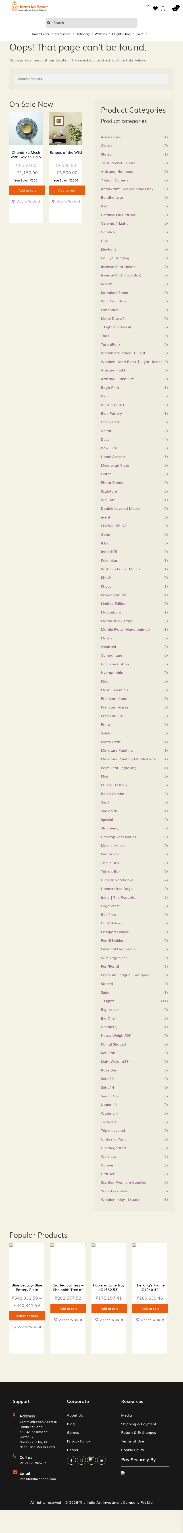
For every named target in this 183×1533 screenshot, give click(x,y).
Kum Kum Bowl (114, 301)
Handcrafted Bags (116, 888)
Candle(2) (109, 1026)
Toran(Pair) (110, 344)
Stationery (82, 34)
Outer (106, 473)
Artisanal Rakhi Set (117, 378)
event (105, 517)
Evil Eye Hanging (115, 257)
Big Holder (110, 1009)
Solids (106, 733)
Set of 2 (107, 1078)
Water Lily (109, 1113)
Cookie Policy (132, 1449)
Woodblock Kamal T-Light (123, 352)
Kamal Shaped (113, 1044)
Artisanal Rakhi (114, 370)
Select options (27, 1315)
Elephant (108, 249)
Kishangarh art (114, 594)
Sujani (106, 992)
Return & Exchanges (138, 1432)
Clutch (106, 145)
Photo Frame (112, 482)
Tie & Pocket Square (118, 162)
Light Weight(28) (115, 1061)
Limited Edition (114, 603)
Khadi (106, 577)
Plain (105, 776)
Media (126, 1415)
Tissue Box (110, 862)
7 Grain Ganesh (114, 180)
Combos (108, 231)
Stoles (106, 154)
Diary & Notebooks (117, 879)
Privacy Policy (78, 1441)
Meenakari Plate (115, 465)
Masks (106, 638)
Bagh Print (110, 387)
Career (72, 1449)
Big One (108, 1018)
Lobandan (110, 309)
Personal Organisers (118, 948)
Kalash (106, 283)
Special (107, 819)
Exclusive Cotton (115, 663)
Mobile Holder (113, 845)
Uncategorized (113, 1147)
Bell (104, 206)
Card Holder (111, 923)
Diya (104, 240)
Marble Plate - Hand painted (125, 629)
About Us (75, 1415)
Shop (127, 34)
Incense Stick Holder (118, 266)
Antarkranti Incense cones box (127, 188)
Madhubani (111, 612)
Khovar (107, 586)
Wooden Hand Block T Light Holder (131, 361)
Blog (71, 1423)
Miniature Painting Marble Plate (128, 758)
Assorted (108, 646)
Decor (45, 34)
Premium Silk (112, 715)
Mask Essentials (114, 689)
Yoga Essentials (114, 1191)
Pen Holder (110, 853)
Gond (105, 534)
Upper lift (109, 1104)
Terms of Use (132, 1441)
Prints (106, 724)
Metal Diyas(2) (113, 318)
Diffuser (107, 1173)
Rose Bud (109, 1070)
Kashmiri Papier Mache (121, 568)
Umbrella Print (113, 1139)
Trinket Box (110, 871)
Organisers (110, 905)
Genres (73, 1432)
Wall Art (108, 499)
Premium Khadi (114, 698)
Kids (104, 681)
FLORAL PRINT (113, 525)
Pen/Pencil (110, 966)
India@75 (109, 551)
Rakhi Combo (112, 793)
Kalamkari (109, 560)
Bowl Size (109, 447)
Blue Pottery (111, 413)
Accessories (62, 34)
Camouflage (111, 655)
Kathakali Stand (114, 292)
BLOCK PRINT (113, 404)
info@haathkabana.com (37, 1478)
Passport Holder (115, 931)
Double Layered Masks (120, 508)
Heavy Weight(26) (116, 1035)
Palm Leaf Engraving (119, 767)
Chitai (106, 430)
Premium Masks (115, 707)
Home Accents (113, 456)
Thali (105, 335)
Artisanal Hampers (117, 171)
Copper (107, 1165)
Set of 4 (107, 1087)
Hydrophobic (112, 672)
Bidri (105, 396)
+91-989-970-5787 (32, 1463)
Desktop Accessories (118, 836)
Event (139, 34)
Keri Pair (108, 1052)
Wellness (101, 34)
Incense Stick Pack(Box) (121, 275)
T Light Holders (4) (117, 326)
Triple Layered (113, 1130)
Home (36, 34)
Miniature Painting (117, 750)
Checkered (110, 421)
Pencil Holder (112, 940)
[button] (26, 201)
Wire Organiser (114, 957)
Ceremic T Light (114, 223)
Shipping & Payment (138, 1423)
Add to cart (27, 190)
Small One (110, 1096)
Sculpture (109, 491)
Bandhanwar (112, 197)
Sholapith (109, 810)
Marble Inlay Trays (117, 620)
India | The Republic (118, 897)
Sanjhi (106, 802)
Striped (107, 983)
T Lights (117, 34)
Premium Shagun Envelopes (125, 974)
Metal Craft (111, 741)
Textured (108, 1121)
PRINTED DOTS (114, 784)
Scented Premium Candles (123, 1182)
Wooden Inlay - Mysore (121, 1199)
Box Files (108, 914)
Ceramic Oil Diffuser (118, 214)
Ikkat (105, 543)
